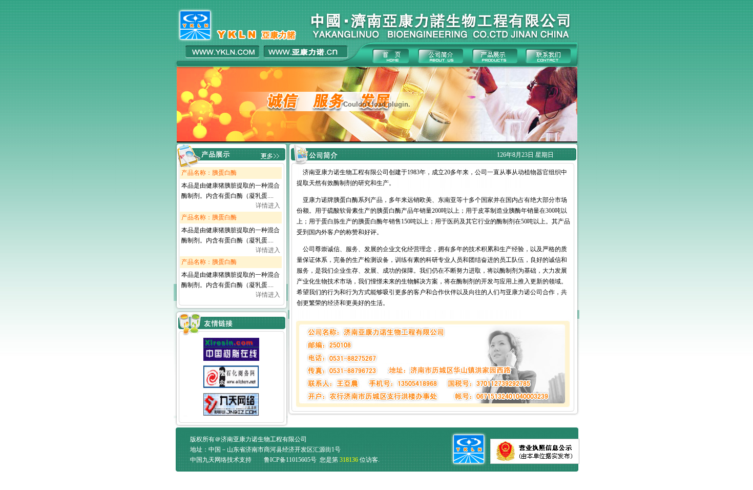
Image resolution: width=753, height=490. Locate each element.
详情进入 (268, 205)
